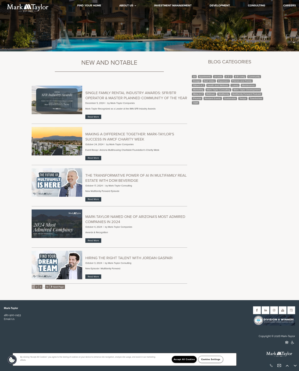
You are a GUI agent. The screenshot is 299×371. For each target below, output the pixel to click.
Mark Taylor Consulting (218, 89)
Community (254, 76)
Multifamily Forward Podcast (246, 94)
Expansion (223, 81)
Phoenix (197, 98)
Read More (93, 116)
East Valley (209, 81)
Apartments (205, 76)
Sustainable (230, 98)
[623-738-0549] (271, 365)
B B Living (240, 76)
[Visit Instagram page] (274, 310)
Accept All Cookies (184, 359)
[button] (12, 360)
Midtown (210, 94)
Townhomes (256, 98)
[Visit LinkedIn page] (265, 310)
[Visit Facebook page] (257, 310)
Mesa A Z (198, 94)
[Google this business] (291, 310)
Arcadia (218, 76)
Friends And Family (242, 81)
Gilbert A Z (198, 85)
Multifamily (223, 94)
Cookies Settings (210, 359)
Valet (195, 102)
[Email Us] (279, 365)
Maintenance (248, 85)
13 (47, 286)
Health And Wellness (217, 85)
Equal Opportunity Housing (287, 344)
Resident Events (213, 98)
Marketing (198, 89)
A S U (228, 76)
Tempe (242, 98)
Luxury (235, 85)
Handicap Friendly (292, 344)
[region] (124, 359)
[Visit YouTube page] (283, 310)
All (194, 76)
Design (196, 81)
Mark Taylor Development (247, 89)
